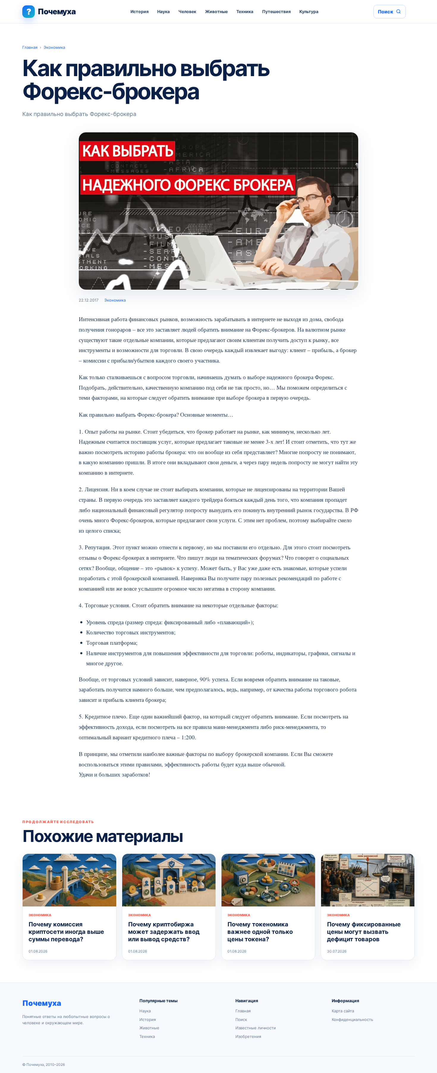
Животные (216, 11)
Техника (244, 11)
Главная (29, 47)
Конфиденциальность (352, 1019)
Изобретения (248, 1036)
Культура (308, 11)
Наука (163, 11)
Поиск (241, 1019)
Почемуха (41, 1003)
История (140, 11)
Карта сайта (343, 1010)
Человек (187, 11)
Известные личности (255, 1027)
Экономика (54, 47)
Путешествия (276, 11)
